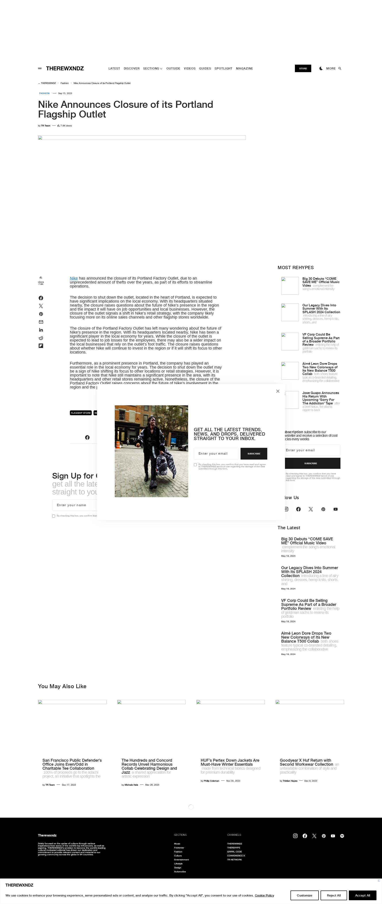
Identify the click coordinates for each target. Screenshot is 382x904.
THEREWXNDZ (48, 83)
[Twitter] (311, 509)
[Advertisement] (132, 31)
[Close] (379, 881)
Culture (178, 855)
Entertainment (181, 859)
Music (177, 843)
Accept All (362, 895)
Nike (74, 278)
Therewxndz (47, 835)
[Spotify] (342, 836)
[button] (39, 68)
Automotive (180, 871)
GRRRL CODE (234, 851)
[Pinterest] (323, 509)
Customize (304, 895)
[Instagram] (286, 509)
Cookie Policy (264, 895)
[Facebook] (298, 509)
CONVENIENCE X (236, 855)
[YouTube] (335, 509)
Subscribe (310, 463)
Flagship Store (81, 412)
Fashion (65, 83)
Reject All (334, 895)
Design (177, 867)
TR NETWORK (234, 859)
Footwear (179, 847)
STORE (303, 68)
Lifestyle (178, 863)
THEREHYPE (233, 847)
